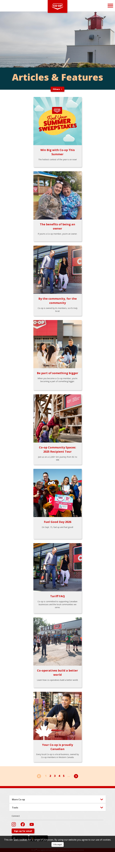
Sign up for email (23, 831)
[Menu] (110, 5)
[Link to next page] (76, 776)
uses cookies (20, 839)
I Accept (57, 844)
